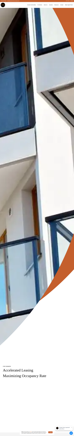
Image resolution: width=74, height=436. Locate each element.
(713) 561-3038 (3, 0)
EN (66, 0)
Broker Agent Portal (69, 4)
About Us (45, 4)
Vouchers (51, 4)
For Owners (40, 4)
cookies (31, 431)
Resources (56, 4)
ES (68, 0)
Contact (61, 4)
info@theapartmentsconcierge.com (13, 0)
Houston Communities (31, 4)
